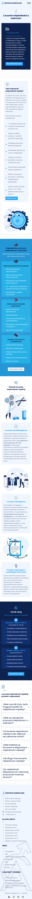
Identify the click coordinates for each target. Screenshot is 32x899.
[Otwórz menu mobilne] (29, 3)
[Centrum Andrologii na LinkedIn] (9, 897)
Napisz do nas (11, 198)
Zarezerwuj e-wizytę (16, 369)
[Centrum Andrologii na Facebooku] (14, 897)
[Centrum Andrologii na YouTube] (23, 897)
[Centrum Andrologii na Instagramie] (18, 897)
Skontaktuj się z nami (14, 63)
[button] (16, 706)
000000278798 (15, 801)
